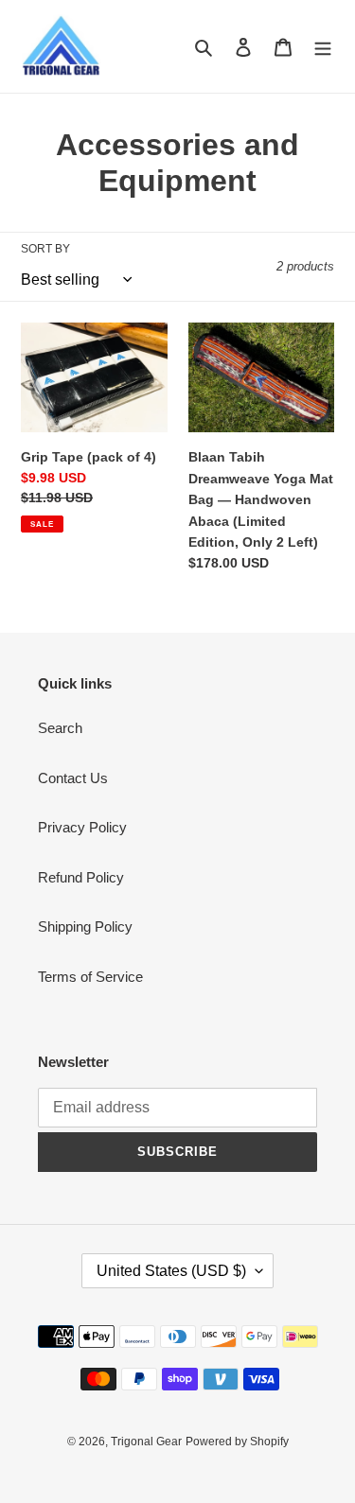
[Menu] (323, 46)
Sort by (45, 248)
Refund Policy (81, 877)
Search (60, 728)
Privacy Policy (82, 827)
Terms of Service (90, 977)
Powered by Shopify (237, 1441)
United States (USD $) (171, 1271)
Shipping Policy (85, 926)
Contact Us (73, 778)
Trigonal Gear (146, 1441)
